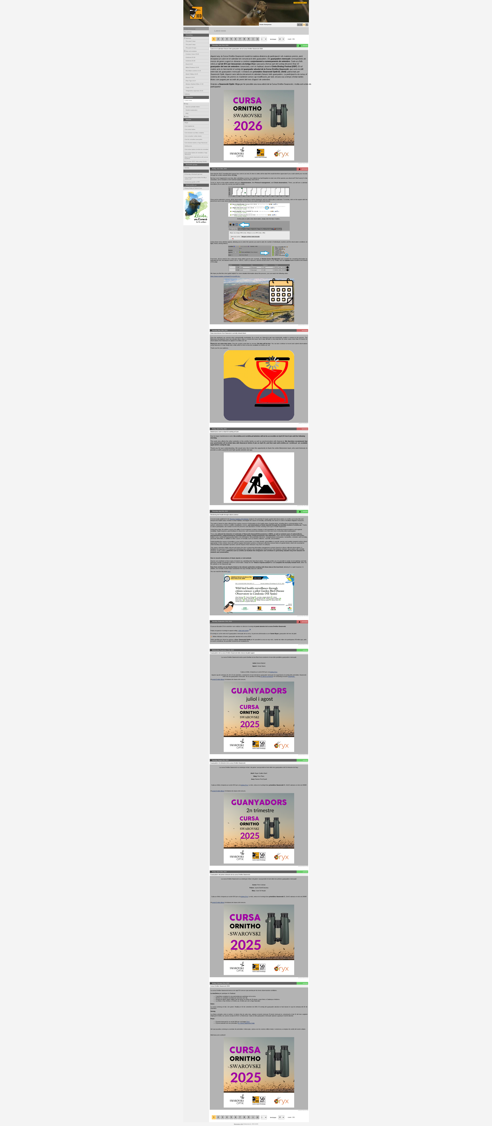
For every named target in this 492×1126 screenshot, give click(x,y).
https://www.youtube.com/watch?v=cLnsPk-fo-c (225, 276)
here (229, 571)
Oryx (248, 1021)
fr (306, 24)
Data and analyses (191, 51)
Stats (187, 116)
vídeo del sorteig (243, 630)
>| (257, 39)
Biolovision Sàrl (238, 1124)
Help (186, 103)
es (301, 24)
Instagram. (291, 676)
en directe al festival (267, 676)
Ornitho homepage (190, 29)
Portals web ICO (299, 2)
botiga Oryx (273, 672)
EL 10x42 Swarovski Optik (246, 1023)
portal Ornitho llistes (218, 679)
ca (298, 24)
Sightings (188, 38)
